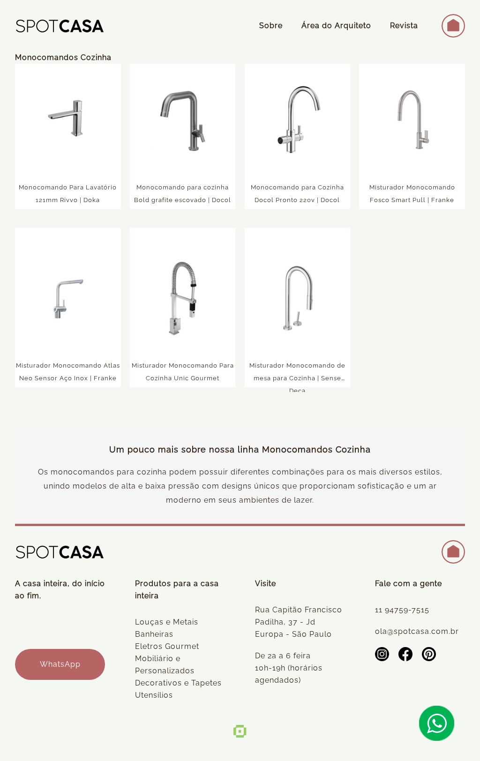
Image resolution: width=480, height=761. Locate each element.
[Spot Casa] (60, 26)
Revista (404, 25)
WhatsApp (60, 664)
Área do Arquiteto (336, 25)
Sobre (271, 25)
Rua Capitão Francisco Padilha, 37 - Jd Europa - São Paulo (298, 622)
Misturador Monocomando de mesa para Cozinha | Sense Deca (297, 378)
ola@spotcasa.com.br (417, 631)
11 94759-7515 (402, 609)
